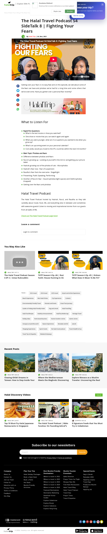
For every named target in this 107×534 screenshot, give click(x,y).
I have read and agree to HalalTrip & (47, 458)
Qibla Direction (68, 476)
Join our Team (9, 480)
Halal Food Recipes (28, 313)
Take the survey (78, 15)
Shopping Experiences (29, 329)
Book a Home (28, 480)
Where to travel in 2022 (52, 479)
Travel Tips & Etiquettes (29, 334)
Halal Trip (32, 36)
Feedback (7, 493)
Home (6, 13)
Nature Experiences (48, 324)
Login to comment (30, 232)
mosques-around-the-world (30, 324)
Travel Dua (67, 493)
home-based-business (40, 319)
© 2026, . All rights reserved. (29, 530)
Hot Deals (27, 482)
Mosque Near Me (69, 482)
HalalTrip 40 (87, 489)
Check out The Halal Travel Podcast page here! (39, 216)
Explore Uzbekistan (50, 500)
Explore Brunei (49, 503)
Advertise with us (10, 485)
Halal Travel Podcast (70, 490)
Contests (68, 298)
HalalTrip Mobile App (62, 313)
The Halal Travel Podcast (29, 13)
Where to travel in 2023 (52, 482)
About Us (7, 474)
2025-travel (54, 293)
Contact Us (8, 477)
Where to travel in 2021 (52, 476)
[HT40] (53, 105)
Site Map (7, 496)
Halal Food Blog (66, 308)
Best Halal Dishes (43, 298)
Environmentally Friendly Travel (32, 303)
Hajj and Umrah (53, 308)
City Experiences (56, 298)
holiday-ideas (26, 319)
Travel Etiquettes (69, 498)
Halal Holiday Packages (32, 474)
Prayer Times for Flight (71, 479)
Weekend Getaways (46, 334)
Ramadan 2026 (88, 477)
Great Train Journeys (66, 303)
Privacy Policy (51, 458)
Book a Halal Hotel (30, 477)
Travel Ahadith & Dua (75, 329)
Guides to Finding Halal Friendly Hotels (34, 308)
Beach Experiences (28, 298)
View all (99, 395)
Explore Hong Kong (50, 508)
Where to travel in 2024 (52, 484)
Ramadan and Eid (63, 324)
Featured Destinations (51, 490)
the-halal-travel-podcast (58, 329)
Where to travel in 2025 (52, 487)
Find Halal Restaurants (71, 484)
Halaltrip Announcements (45, 313)
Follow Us (7, 482)
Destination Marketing (51, 493)
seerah (74, 324)
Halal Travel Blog (14, 13)
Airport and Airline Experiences (71, 293)
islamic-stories (73, 319)
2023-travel (44, 293)
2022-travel (33, 293)
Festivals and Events (50, 303)
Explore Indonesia (50, 506)
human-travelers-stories (58, 319)
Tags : (23, 293)
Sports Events (43, 329)
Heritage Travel (76, 313)
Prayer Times (68, 495)
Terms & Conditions (65, 458)
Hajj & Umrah (88, 474)
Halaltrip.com (25, 530)
